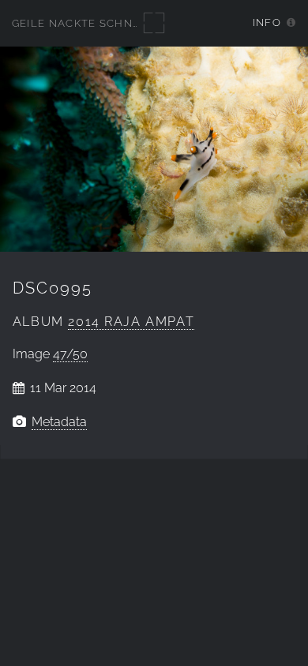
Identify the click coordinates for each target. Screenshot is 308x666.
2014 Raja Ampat (131, 321)
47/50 (70, 353)
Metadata (59, 421)
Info (267, 22)
